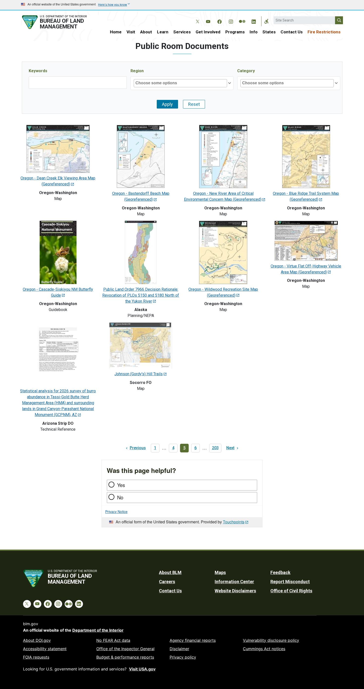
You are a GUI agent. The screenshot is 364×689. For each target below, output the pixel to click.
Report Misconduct (290, 581)
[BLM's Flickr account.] (242, 18)
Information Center (234, 581)
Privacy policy (183, 657)
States (269, 31)
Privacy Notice (116, 511)
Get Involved (208, 31)
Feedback (280, 572)
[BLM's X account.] (197, 18)
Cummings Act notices (264, 648)
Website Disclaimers (235, 590)
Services (182, 31)
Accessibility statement (45, 648)
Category (246, 70)
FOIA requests (36, 657)
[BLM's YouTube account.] (208, 21)
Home (116, 31)
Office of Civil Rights (291, 590)
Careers (167, 581)
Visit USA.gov (142, 669)
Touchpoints (233, 522)
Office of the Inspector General (125, 648)
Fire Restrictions (324, 31)
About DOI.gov (37, 640)
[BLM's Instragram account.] (231, 21)
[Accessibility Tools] (266, 21)
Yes (121, 485)
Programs (235, 31)
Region (137, 70)
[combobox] (159, 83)
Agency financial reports (193, 640)
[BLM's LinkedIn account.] (254, 21)
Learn (162, 31)
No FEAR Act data (113, 640)
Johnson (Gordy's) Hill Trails (138, 374)
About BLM (170, 572)
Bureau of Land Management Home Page (60, 22)
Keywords (38, 70)
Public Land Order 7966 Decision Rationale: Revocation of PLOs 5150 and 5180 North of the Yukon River (140, 295)
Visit (131, 31)
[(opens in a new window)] (58, 148)
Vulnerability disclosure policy (271, 640)
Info (254, 31)
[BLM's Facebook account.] (219, 21)
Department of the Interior (98, 630)
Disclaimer (179, 648)
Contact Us (292, 31)
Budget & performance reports (125, 657)
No (120, 497)
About (146, 31)
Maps (220, 572)
